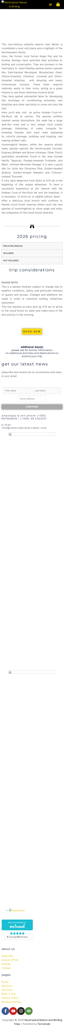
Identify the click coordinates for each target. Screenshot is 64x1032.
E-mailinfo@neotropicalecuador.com (24, 426)
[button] (50, 4)
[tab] (32, 246)
